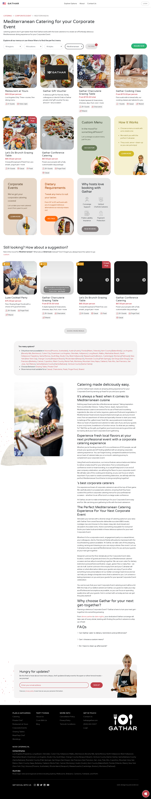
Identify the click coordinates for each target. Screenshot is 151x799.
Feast (65, 369)
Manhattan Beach (112, 353)
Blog (38, 724)
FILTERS (92, 45)
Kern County (106, 351)
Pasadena (35, 356)
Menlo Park (68, 361)
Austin (71, 351)
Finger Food (73, 369)
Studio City (64, 356)
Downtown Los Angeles (60, 353)
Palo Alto (111, 361)
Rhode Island (70, 358)
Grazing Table (41, 366)
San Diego (115, 358)
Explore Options (70, 3)
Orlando (96, 351)
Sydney (53, 774)
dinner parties (86, 616)
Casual (49, 369)
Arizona (47, 351)
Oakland (103, 361)
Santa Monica (44, 356)
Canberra (77, 774)
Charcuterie (57, 369)
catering (7, 16)
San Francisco (121, 361)
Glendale (74, 353)
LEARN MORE (126, 153)
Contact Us (91, 3)
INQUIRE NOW (139, 46)
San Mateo (30, 364)
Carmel (40, 361)
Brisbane (69, 774)
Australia (16, 771)
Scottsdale (63, 351)
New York (132, 763)
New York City (31, 358)
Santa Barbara (60, 364)
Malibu (101, 353)
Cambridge (107, 356)
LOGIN (145, 3)
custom (6, 254)
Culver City (46, 353)
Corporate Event (23, 16)
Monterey (78, 361)
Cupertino (48, 361)
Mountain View (88, 361)
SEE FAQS (51, 218)
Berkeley (33, 361)
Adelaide (85, 774)
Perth (96, 774)
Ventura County (74, 364)
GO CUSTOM (89, 148)
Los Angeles (127, 351)
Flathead (125, 356)
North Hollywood (113, 754)
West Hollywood (75, 356)
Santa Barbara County (45, 364)
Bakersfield (116, 351)
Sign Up (96, 685)
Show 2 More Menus (75, 331)
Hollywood (83, 353)
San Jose (97, 760)
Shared (81, 369)
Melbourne (60, 774)
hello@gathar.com (90, 720)
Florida (84, 351)
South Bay (55, 356)
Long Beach (93, 353)
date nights (99, 616)
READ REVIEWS (90, 229)
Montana (117, 356)
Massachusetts (90, 356)
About (82, 3)
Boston (99, 356)
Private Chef (53, 366)
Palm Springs (105, 358)
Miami (90, 351)
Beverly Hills (26, 353)
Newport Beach (58, 358)
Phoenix (54, 351)
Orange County (44, 358)
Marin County (58, 361)
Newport (80, 358)
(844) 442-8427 (90, 724)
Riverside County (92, 358)
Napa (97, 361)
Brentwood (36, 353)
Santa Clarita (86, 364)
